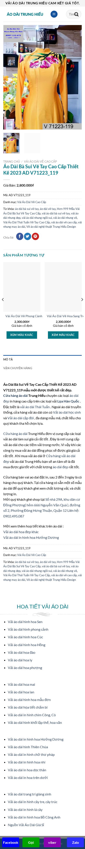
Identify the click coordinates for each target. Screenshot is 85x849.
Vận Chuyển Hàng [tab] (17, 368)
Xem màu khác (21, 335)
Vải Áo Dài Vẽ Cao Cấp (40, 161)
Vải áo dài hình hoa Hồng (26, 645)
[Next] (75, 77)
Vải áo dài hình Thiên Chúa (28, 747)
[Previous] (10, 77)
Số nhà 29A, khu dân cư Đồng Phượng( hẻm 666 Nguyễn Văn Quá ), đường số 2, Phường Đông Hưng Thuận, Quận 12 (41, 504)
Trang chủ (11, 161)
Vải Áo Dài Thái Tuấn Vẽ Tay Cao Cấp (26, 222)
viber (52, 842)
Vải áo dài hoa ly (20, 660)
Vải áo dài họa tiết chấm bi (28, 707)
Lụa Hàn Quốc (68, 401)
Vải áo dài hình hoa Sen (25, 622)
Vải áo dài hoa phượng (25, 667)
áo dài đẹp (60, 467)
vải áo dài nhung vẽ (65, 217)
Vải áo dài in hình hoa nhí (26, 762)
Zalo (75, 842)
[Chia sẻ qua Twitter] (27, 236)
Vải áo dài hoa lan (21, 692)
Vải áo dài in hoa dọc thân (27, 770)
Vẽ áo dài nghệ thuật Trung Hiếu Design (51, 226)
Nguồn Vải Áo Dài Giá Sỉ (26, 825)
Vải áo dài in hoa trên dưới (28, 777)
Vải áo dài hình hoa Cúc (25, 637)
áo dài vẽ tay (48, 209)
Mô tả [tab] (8, 359)
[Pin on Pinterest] (35, 236)
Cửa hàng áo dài (15, 395)
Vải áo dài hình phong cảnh (28, 629)
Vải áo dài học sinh (67, 412)
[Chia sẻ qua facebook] (19, 236)
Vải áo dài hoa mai (21, 684)
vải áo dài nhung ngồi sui (37, 217)
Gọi (31, 842)
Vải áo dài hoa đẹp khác (21, 532)
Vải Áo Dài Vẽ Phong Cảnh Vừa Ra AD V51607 (37, 316)
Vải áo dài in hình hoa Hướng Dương (31, 537)
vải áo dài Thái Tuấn (35, 407)
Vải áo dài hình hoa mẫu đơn (29, 699)
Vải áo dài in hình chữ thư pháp (31, 754)
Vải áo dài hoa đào (21, 652)
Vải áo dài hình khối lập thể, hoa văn (35, 722)
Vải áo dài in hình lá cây (25, 809)
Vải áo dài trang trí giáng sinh (29, 794)
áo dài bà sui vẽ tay (27, 209)
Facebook (10, 842)
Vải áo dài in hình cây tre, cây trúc (32, 802)
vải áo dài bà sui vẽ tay (56, 213)
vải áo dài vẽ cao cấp (64, 222)
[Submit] (76, 14)
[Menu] (54, 14)
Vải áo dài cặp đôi (20, 418)
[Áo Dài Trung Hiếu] (25, 14)
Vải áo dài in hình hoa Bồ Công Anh (34, 817)
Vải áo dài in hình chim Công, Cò (32, 715)
